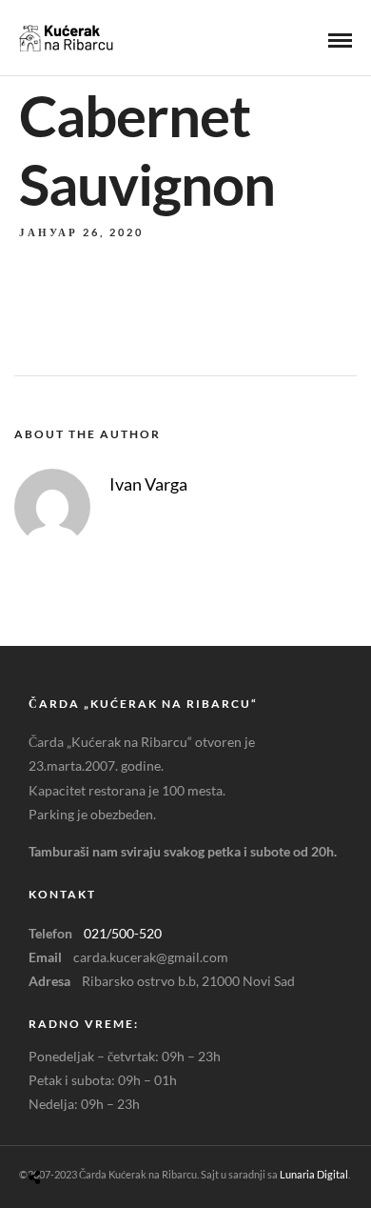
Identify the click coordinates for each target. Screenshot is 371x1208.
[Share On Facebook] (56, 1132)
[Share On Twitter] (83, 1132)
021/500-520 (123, 933)
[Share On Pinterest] (110, 1132)
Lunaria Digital (314, 1174)
